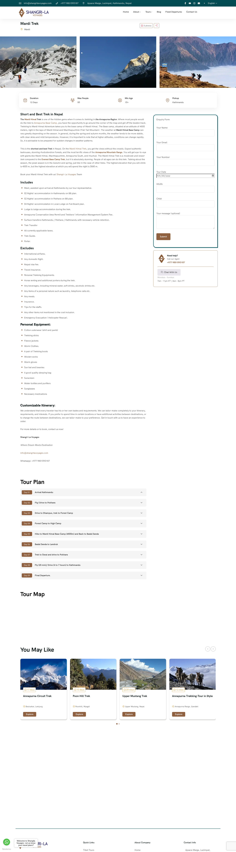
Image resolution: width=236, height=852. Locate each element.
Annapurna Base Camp (45, 122)
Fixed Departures (173, 11)
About (136, 11)
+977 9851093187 (69, 3)
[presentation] (207, 648)
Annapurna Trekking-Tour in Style (192, 696)
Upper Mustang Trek (134, 696)
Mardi (27, 29)
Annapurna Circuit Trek (37, 696)
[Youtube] (190, 3)
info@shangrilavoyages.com (38, 3)
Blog (159, 11)
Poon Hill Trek (81, 696)
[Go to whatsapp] (6, 842)
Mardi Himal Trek (77, 148)
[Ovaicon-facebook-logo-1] (185, 3)
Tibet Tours (88, 850)
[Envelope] (199, 3)
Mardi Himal (30, 119)
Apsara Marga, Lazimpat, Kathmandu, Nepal (109, 3)
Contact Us (191, 11)
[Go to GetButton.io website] (6, 849)
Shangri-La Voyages (66, 174)
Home (126, 11)
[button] (117, 724)
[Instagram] (194, 3)
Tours (148, 11)
